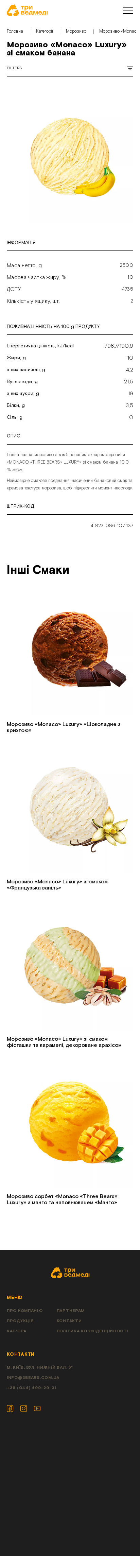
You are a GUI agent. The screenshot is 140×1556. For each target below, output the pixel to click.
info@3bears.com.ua (33, 1377)
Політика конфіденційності (92, 1331)
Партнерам (71, 1310)
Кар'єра (17, 1331)
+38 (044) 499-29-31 (31, 1387)
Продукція (20, 1321)
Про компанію (25, 1310)
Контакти (69, 1321)
